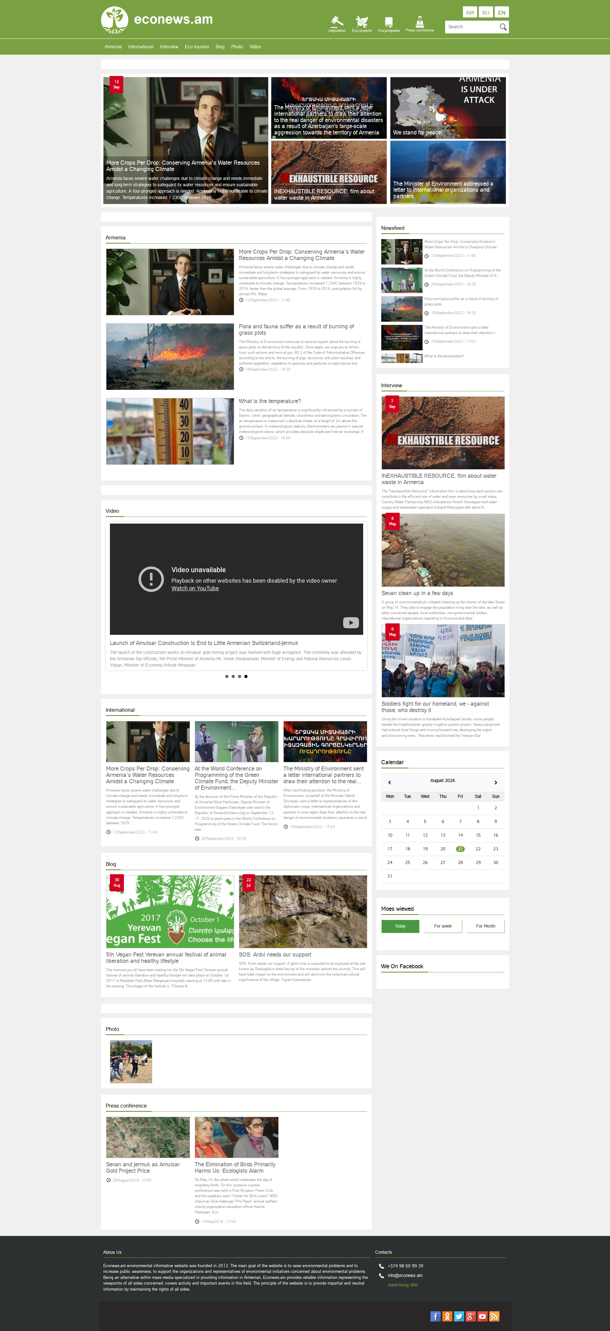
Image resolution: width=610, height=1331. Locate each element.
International (140, 46)
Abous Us (112, 1252)
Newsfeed (392, 228)
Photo (237, 46)
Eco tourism (197, 46)
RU (486, 13)
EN (501, 13)
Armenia (113, 46)
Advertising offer (403, 1284)
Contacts (383, 1252)
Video (255, 46)
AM (470, 13)
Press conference (126, 1105)
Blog (220, 46)
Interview (169, 46)
